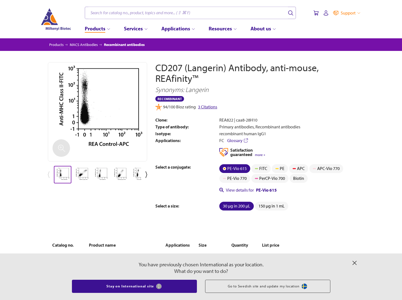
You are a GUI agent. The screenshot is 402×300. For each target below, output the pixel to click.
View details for (251, 190)
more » (260, 155)
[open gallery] (97, 111)
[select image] (62, 174)
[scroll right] (147, 174)
